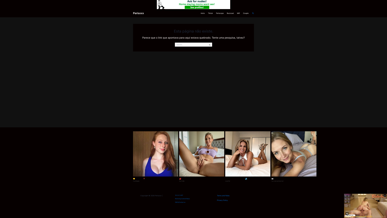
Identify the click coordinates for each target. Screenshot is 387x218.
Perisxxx (138, 13)
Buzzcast (230, 13)
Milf (238, 13)
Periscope (220, 13)
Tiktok (210, 13)
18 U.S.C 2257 (179, 195)
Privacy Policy (222, 200)
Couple (246, 13)
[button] (253, 13)
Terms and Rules (223, 196)
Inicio (203, 13)
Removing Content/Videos (182, 198)
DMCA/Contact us (180, 202)
